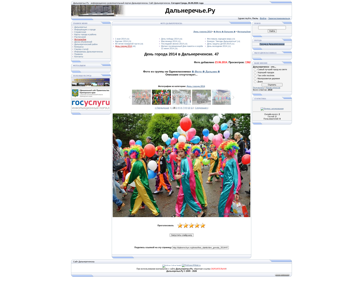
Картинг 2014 (121, 41)
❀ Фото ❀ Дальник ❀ (206, 71)
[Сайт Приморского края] (91, 97)
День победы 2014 (170, 39)
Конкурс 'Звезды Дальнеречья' (222, 41)
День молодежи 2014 (217, 46)
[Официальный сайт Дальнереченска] (91, 85)
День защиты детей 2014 (219, 44)
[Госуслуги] (91, 109)
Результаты (258, 87)
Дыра (260, 81)
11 (192, 108)
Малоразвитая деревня (269, 78)
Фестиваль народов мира (219, 39)
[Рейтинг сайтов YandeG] (171, 265)
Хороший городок (266, 72)
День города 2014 (123, 46)
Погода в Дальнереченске (272, 44)
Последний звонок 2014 (172, 44)
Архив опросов (273, 87)
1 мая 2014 (120, 39)
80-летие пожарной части (127, 44)
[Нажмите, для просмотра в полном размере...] (181, 165)
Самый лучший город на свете (272, 69)
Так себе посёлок (266, 75)
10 (189, 108)
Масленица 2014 (169, 41)
